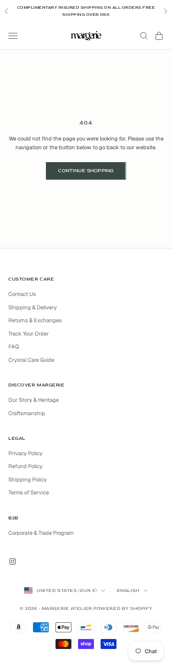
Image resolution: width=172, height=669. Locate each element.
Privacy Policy (25, 453)
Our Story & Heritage (33, 399)
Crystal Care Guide (31, 359)
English (128, 590)
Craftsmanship (26, 413)
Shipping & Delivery (32, 307)
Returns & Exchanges (35, 320)
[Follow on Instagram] (12, 561)
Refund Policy (25, 466)
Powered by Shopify (123, 608)
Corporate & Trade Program (40, 532)
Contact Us (22, 294)
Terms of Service (28, 492)
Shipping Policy (27, 479)
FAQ (13, 346)
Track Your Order (28, 333)
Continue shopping (86, 171)
